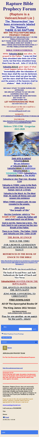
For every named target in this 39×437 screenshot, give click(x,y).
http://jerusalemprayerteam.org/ (13, 368)
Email (7, 417)
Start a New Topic (6, 337)
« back (3, 432)
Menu (5, 326)
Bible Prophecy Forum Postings (14, 334)
